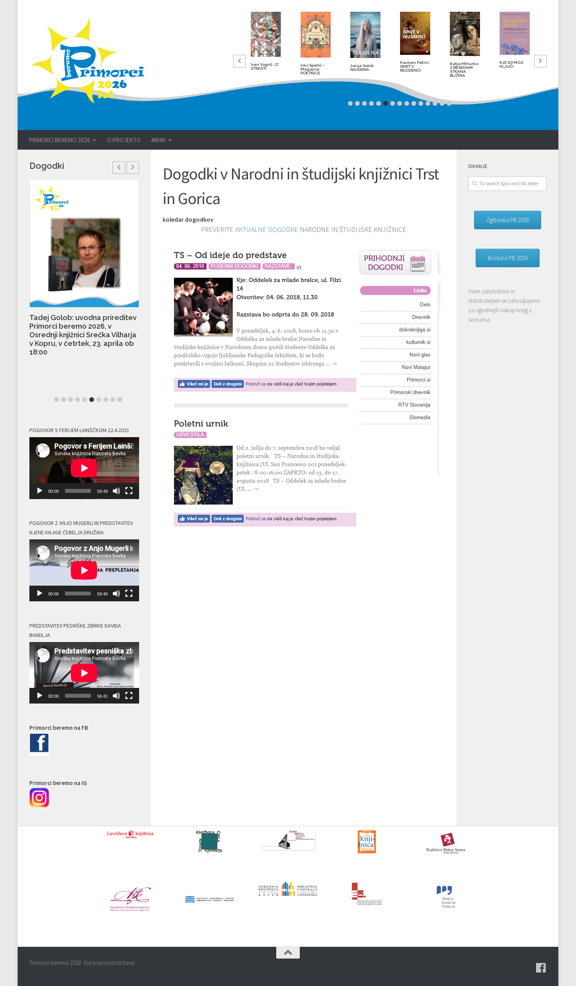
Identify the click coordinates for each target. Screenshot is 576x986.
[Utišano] (116, 491)
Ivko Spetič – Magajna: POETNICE (313, 69)
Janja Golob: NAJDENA (362, 67)
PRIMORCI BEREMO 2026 (59, 140)
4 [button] (371, 103)
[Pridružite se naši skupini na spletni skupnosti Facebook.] (541, 967)
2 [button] (357, 103)
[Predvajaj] (39, 491)
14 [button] (442, 103)
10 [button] (413, 103)
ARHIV (158, 140)
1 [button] (350, 103)
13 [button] (435, 103)
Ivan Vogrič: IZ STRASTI (265, 66)
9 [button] (406, 103)
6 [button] (385, 103)
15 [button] (449, 103)
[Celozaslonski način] (129, 491)
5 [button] (378, 103)
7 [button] (392, 103)
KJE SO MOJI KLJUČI (511, 64)
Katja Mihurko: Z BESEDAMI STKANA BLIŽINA (464, 70)
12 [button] (428, 103)
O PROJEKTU (123, 140)
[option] (266, 44)
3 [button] (364, 103)
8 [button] (399, 103)
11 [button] (420, 103)
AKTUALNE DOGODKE (266, 229)
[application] (84, 468)
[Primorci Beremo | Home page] (93, 61)
